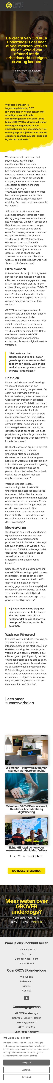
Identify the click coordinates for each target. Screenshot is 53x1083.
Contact (26, 990)
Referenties (26, 981)
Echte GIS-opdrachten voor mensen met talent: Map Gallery (26, 849)
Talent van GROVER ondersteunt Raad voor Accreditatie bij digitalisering (26, 809)
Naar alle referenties (26, 870)
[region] (26, 1058)
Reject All (26, 1077)
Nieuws (26, 986)
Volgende (35, 856)
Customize (26, 1070)
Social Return (26, 963)
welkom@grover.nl (26, 1022)
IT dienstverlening (26, 949)
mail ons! (38, 921)
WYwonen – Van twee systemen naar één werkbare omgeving (26, 769)
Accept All (26, 1062)
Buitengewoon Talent (26, 958)
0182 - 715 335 (26, 1027)
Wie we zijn (26, 976)
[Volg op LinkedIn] (26, 998)
